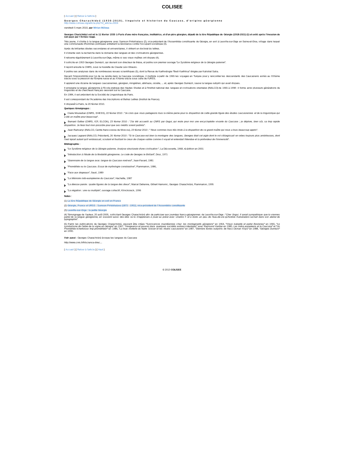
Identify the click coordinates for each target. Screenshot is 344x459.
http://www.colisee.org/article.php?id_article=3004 (91, 23)
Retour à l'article (86, 16)
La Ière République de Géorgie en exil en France (94, 201)
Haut (100, 249)
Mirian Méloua (101, 28)
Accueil (70, 16)
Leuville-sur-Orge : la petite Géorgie (87, 210)
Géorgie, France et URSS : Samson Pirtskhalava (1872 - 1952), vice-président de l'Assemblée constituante (126, 205)
